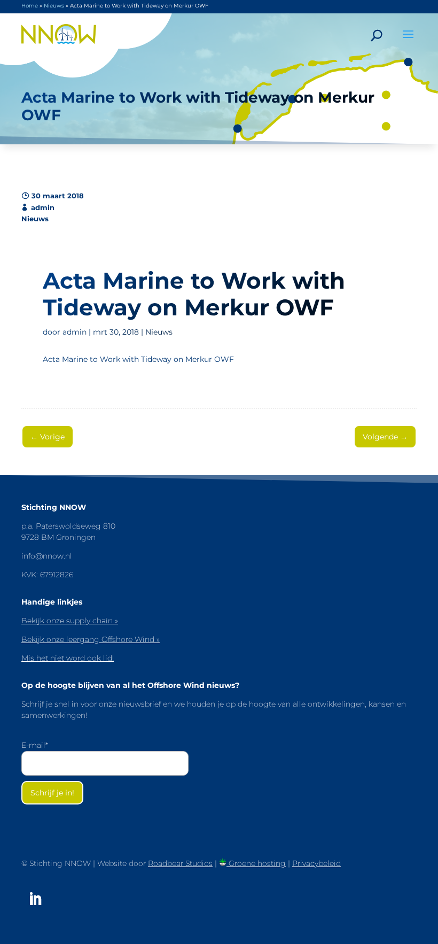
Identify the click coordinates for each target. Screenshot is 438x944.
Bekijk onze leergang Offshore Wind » (90, 639)
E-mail (34, 745)
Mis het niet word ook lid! (67, 658)
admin (74, 332)
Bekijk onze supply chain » (69, 620)
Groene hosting (256, 863)
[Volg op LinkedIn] (35, 899)
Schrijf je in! (52, 793)
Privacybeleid (316, 863)
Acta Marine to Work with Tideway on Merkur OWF (138, 359)
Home (29, 5)
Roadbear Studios (180, 863)
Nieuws (54, 5)
